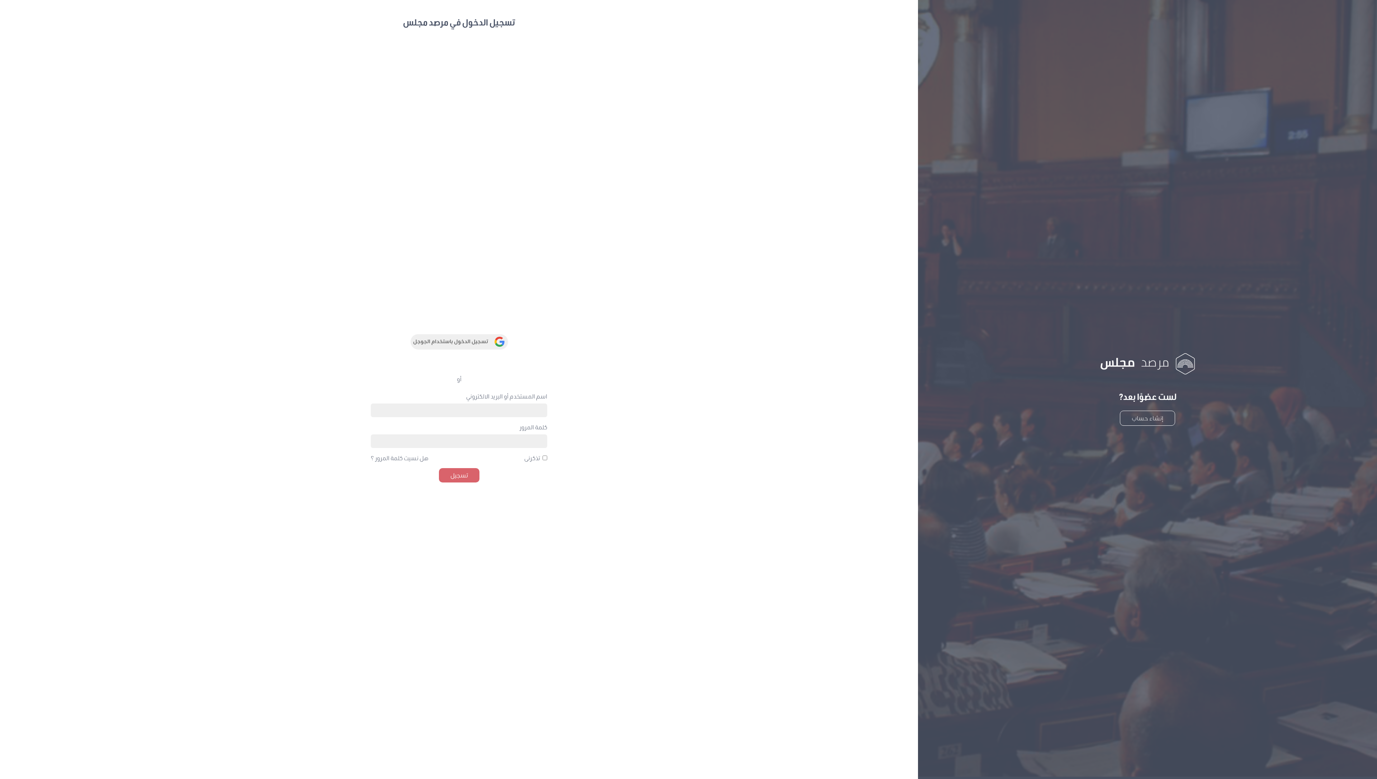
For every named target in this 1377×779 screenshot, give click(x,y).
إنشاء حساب (1147, 418)
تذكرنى (532, 458)
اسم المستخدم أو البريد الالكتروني (506, 396)
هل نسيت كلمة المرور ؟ (400, 458)
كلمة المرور (533, 427)
